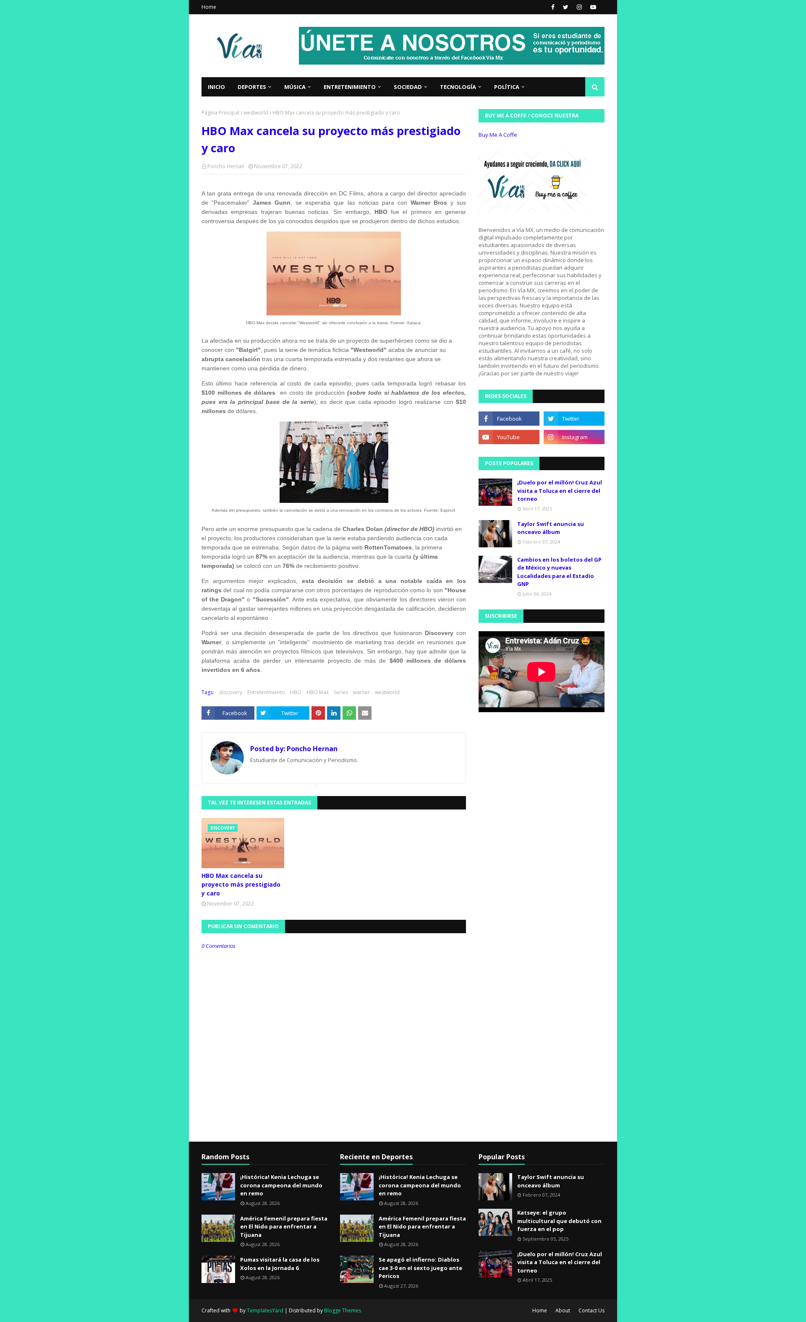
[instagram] (579, 7)
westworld (255, 112)
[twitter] (565, 7)
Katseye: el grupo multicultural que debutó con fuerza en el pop (559, 1221)
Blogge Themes (342, 1310)
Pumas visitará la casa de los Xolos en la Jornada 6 (279, 1264)
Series (341, 692)
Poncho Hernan (225, 166)
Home (209, 6)
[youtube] (592, 7)
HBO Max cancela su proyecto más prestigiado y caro (241, 884)
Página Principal (220, 112)
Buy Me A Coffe (498, 134)
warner (361, 692)
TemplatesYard (265, 1310)
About (562, 1310)
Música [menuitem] (295, 87)
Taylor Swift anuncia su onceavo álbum (550, 528)
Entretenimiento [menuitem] (350, 87)
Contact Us (591, 1310)
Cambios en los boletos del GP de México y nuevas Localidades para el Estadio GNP (559, 572)
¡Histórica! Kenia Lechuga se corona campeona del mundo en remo (281, 1185)
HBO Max (317, 692)
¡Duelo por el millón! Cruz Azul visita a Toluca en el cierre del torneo (559, 490)
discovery (230, 692)
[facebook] (553, 7)
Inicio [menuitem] (216, 87)
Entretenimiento (266, 692)
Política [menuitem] (506, 87)
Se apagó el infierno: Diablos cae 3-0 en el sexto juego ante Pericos (420, 1268)
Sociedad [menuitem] (408, 87)
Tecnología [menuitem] (458, 87)
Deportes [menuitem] (252, 87)
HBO (295, 692)
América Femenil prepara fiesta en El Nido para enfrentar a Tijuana (283, 1227)
